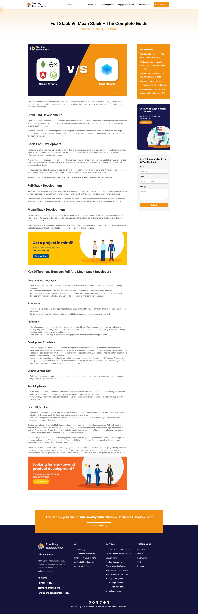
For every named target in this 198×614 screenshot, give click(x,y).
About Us (71, 5)
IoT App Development (114, 578)
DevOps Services (112, 558)
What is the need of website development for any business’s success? (152, 65)
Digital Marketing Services (116, 566)
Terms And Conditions (49, 587)
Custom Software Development (118, 550)
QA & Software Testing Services (118, 554)
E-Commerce (142, 558)
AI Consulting (79, 550)
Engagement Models (126, 5)
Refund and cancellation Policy (53, 592)
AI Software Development (84, 554)
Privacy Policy (45, 582)
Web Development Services (117, 574)
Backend (140, 566)
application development (82, 430)
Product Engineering (114, 562)
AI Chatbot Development (84, 562)
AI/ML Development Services (117, 570)
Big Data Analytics (113, 591)
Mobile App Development (116, 587)
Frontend (141, 550)
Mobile (140, 554)
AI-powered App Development (86, 566)
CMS (139, 562)
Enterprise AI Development (85, 558)
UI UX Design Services (115, 583)
